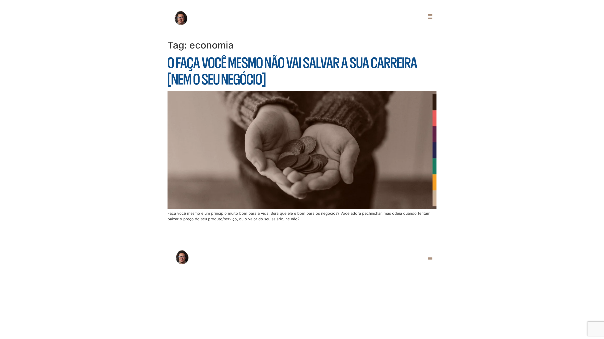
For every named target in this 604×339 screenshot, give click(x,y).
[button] (323, 16)
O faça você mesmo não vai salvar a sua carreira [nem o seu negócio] (292, 71)
